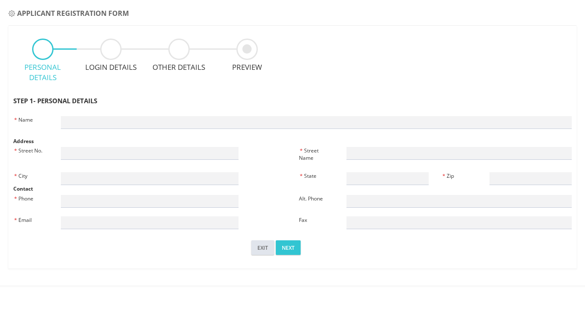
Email (23, 220)
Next (288, 247)
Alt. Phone (311, 198)
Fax (303, 220)
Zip (448, 175)
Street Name (309, 154)
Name (23, 119)
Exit (262, 247)
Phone (23, 198)
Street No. (28, 150)
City (20, 175)
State (308, 175)
